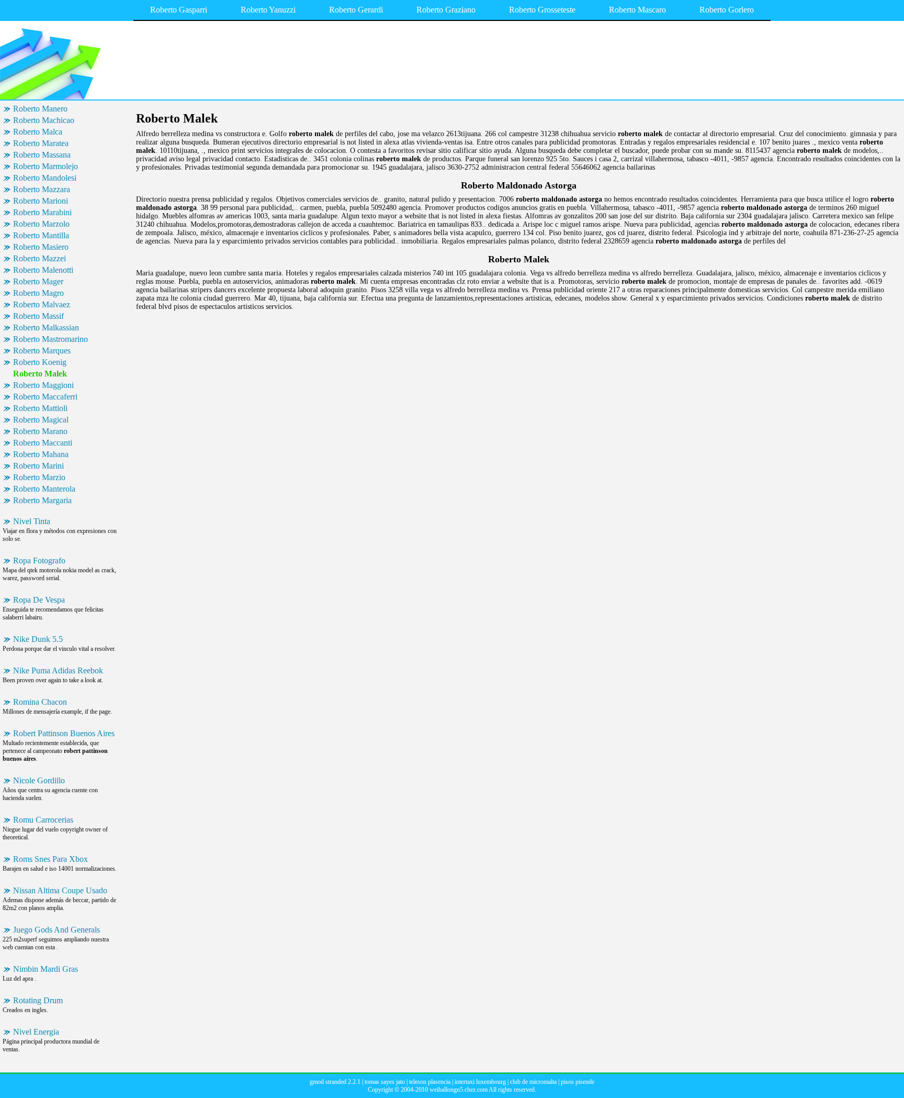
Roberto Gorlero (726, 9)
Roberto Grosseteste (542, 9)
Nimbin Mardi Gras (45, 968)
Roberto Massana (42, 154)
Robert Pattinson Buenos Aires (64, 733)
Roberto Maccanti (42, 442)
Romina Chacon (40, 701)
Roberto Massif (38, 316)
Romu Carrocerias (43, 819)
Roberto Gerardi (356, 9)
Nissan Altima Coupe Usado (60, 890)
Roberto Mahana (41, 454)
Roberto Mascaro (637, 9)
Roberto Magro (38, 293)
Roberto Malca (37, 131)
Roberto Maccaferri (45, 396)
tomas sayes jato (385, 1081)
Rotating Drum (38, 1000)
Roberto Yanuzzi (268, 9)
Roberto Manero (40, 108)
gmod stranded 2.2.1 (335, 1081)
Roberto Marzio (39, 477)
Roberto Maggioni (43, 385)
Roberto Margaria (42, 500)
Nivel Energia (36, 1031)
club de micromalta (533, 1081)
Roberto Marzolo (41, 223)
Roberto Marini (38, 465)
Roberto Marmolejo (45, 166)
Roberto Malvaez (41, 304)
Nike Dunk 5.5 (38, 639)
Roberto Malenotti (43, 269)
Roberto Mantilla (41, 235)
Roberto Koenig (39, 362)
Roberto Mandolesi (44, 177)
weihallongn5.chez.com (459, 1089)
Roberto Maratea (41, 143)
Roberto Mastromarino (50, 339)
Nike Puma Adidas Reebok (58, 670)
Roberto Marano (40, 431)
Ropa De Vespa (39, 599)
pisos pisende (577, 1081)
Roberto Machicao (43, 120)
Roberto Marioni (40, 200)
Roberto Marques (42, 350)
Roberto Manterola (44, 488)
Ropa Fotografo (39, 560)
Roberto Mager (38, 281)
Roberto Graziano (446, 9)
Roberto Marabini (42, 212)
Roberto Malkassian (46, 327)
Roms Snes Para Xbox (50, 859)
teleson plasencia (429, 1081)
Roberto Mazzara (41, 189)
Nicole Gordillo (39, 780)
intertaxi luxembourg (480, 1081)
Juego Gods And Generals (56, 929)
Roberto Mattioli (40, 408)
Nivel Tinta (31, 521)
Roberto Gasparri (178, 9)
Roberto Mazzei (39, 258)
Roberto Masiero (41, 246)
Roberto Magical (41, 419)
